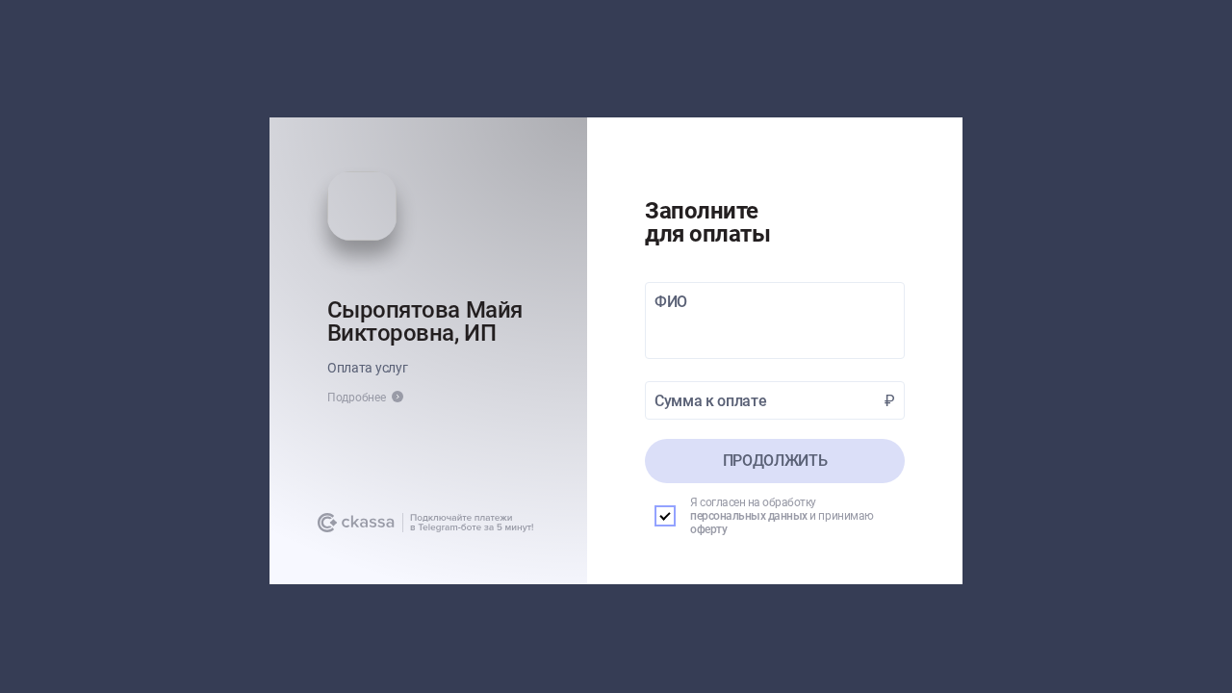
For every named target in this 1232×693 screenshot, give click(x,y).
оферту (708, 529)
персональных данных (749, 516)
